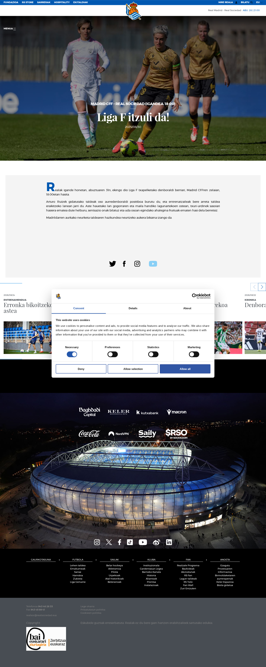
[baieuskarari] (46, 638)
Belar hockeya (114, 565)
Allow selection (133, 368)
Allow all (185, 368)
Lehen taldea (78, 565)
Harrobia (78, 575)
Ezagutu (225, 565)
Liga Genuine (78, 582)
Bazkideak (188, 569)
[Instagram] (137, 263)
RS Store (27, 2)
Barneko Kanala (151, 572)
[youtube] (153, 263)
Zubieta (77, 579)
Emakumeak (77, 569)
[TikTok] (130, 541)
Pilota (114, 572)
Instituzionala (151, 565)
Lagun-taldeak (188, 579)
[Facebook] (124, 263)
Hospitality (62, 2)
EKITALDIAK (80, 2)
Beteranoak (114, 582)
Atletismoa (114, 569)
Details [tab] (133, 308)
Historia (151, 575)
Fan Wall (188, 585)
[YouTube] (143, 541)
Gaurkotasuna (41, 560)
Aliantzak (151, 579)
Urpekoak (114, 575)
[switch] (112, 354)
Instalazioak (151, 585)
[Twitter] (112, 263)
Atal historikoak (114, 579)
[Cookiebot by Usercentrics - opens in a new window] (194, 296)
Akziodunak (188, 572)
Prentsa (151, 582)
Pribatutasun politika (93, 610)
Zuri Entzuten (188, 588)
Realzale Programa (188, 565)
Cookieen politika (91, 613)
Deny (81, 368)
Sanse (77, 572)
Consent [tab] (78, 308)
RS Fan (188, 575)
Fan (188, 560)
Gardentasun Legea (151, 569)
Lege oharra (87, 606)
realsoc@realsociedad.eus (41, 615)
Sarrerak (43, 2)
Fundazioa (11, 2)
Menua (8, 29)
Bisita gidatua (225, 585)
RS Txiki (188, 582)
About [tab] (187, 308)
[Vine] (156, 541)
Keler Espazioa (225, 582)
